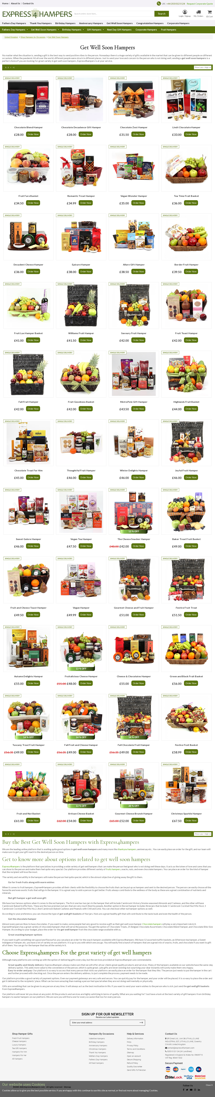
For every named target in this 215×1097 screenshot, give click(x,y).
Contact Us (28, 3)
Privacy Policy (132, 1045)
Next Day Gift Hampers (119, 29)
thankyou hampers (127, 849)
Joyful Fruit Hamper (186, 470)
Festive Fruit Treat (186, 607)
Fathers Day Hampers (14, 23)
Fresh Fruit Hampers (20, 1038)
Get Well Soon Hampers (120, 23)
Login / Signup (185, 16)
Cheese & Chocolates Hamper (134, 676)
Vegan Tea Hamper (81, 539)
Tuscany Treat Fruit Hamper (28, 745)
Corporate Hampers (178, 23)
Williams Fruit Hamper (81, 333)
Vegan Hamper (81, 607)
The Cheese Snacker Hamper (133, 539)
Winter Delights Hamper (134, 470)
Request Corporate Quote (199, 3)
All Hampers (17, 1059)
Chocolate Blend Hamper (28, 127)
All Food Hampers (96, 1063)
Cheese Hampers (19, 1041)
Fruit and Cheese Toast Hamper (29, 607)
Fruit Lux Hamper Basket (28, 333)
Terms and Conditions (136, 1049)
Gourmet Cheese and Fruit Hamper (134, 607)
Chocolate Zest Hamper (133, 127)
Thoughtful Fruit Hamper (81, 470)
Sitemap (130, 1052)
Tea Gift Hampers (19, 1048)
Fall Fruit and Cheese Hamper (81, 745)
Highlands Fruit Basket (186, 401)
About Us (15, 3)
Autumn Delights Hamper (28, 676)
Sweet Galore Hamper (28, 539)
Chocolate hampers (152, 924)
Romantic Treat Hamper (81, 195)
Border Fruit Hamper (186, 264)
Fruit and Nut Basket (28, 813)
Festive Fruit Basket (186, 745)
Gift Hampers (94, 29)
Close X (209, 1085)
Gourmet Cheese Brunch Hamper (134, 813)
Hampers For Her (19, 1055)
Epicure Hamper (81, 264)
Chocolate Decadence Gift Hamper (81, 127)
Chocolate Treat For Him (28, 470)
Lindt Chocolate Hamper (186, 127)
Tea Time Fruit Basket (186, 195)
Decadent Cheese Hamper (28, 264)
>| (13, 67)
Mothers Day (94, 1056)
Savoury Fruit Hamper (134, 333)
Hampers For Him (19, 1052)
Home (5, 3)
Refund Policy (132, 1063)
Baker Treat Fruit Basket (186, 539)
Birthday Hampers (65, 23)
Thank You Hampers (41, 23)
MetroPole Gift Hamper (133, 401)
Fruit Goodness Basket (81, 401)
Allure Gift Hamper (134, 264)
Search (161, 13)
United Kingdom (11, 37)
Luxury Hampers (19, 1045)
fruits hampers (113, 869)
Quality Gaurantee (134, 1066)
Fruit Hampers (168, 29)
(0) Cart (209, 16)
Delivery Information (135, 1038)
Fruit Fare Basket (28, 195)
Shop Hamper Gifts (22, 1033)
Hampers (103, 1056)
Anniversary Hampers (91, 23)
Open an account (134, 1056)
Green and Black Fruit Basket (186, 676)
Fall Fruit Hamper (28, 401)
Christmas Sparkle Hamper (186, 813)
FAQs (129, 1042)
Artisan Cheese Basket (81, 813)
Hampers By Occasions (101, 1033)
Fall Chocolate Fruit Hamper (134, 745)
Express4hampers (11, 866)
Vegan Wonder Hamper (134, 195)
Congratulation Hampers (150, 23)
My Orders (198, 16)
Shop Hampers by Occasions (33, 37)
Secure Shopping (134, 1059)
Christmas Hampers (97, 1049)
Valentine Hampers (97, 1038)
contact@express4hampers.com (180, 1048)
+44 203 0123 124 (175, 3)
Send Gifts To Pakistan (136, 1070)
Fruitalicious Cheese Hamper (81, 676)
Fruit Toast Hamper (186, 333)
